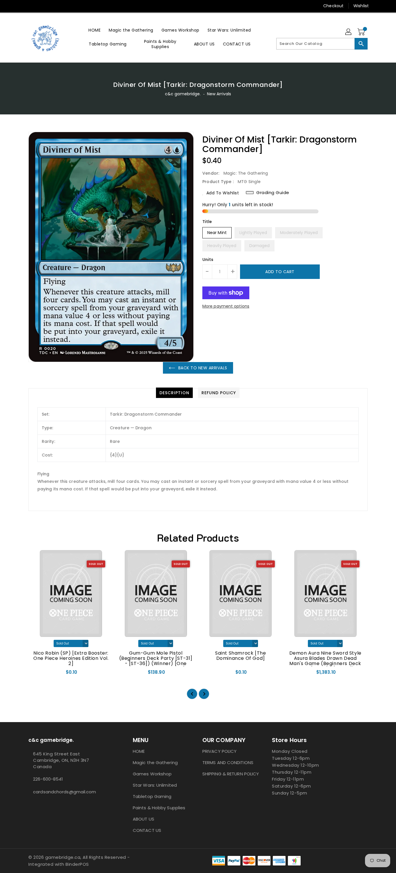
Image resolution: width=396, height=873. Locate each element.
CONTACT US (147, 830)
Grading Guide (272, 193)
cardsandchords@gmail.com (64, 792)
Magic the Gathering (155, 762)
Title (207, 221)
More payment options (225, 306)
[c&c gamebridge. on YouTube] (31, 5)
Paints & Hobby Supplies (159, 808)
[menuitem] (94, 30)
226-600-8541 (48, 779)
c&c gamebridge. (183, 94)
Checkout (333, 6)
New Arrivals (219, 94)
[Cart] (362, 32)
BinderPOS (77, 864)
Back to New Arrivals (202, 368)
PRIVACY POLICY (219, 751)
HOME (139, 751)
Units (208, 259)
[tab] (174, 393)
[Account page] (349, 32)
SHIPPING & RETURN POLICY (230, 774)
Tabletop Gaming (152, 796)
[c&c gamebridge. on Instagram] (20, 5)
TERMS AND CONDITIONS (227, 762)
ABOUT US (143, 819)
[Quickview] (38, 674)
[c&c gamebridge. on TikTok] (42, 5)
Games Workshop (152, 774)
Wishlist (361, 6)
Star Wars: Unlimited (155, 785)
